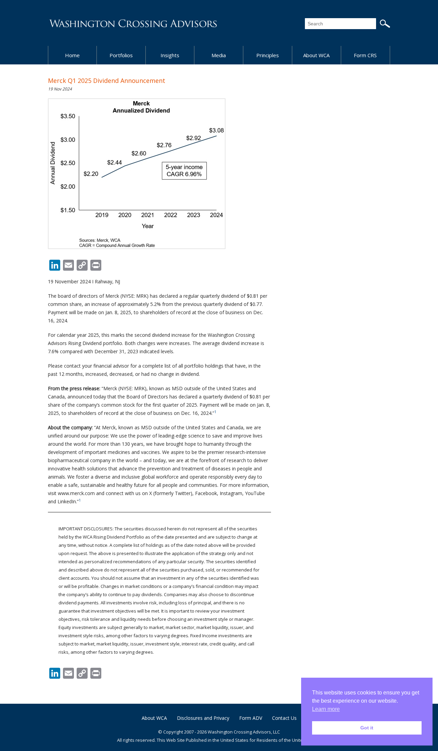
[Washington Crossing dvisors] (133, 23)
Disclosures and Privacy (203, 718)
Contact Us (284, 718)
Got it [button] (366, 727)
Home (72, 55)
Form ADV (250, 718)
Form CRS (365, 55)
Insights (169, 55)
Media (218, 55)
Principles (267, 55)
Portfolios (121, 55)
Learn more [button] (326, 709)
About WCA (316, 55)
